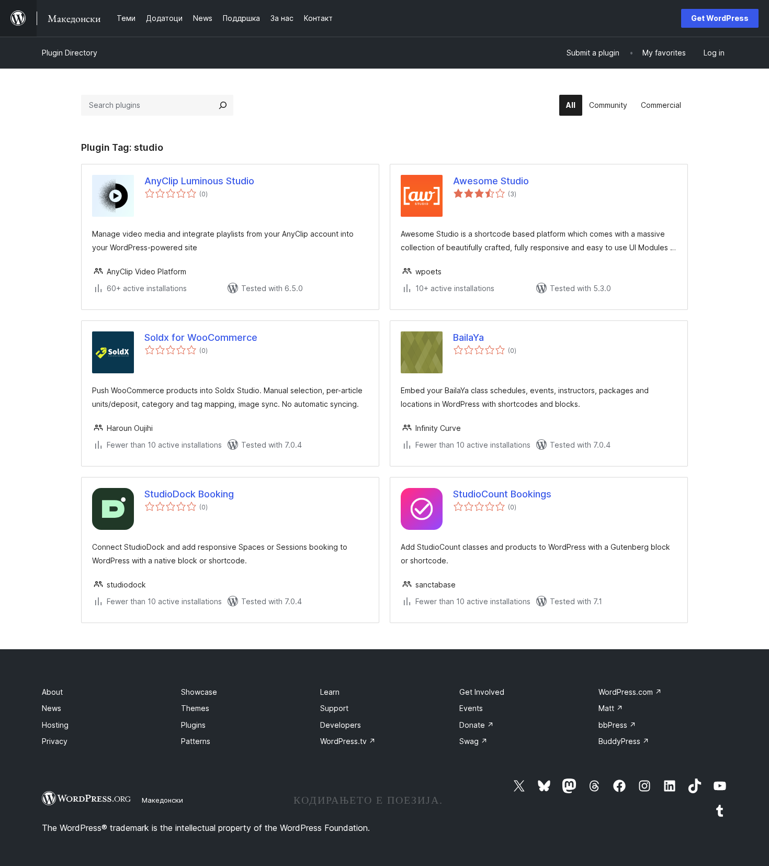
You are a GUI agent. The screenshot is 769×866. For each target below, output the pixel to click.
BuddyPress (623, 741)
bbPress (617, 724)
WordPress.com (630, 691)
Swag (473, 741)
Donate (476, 724)
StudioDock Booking (189, 493)
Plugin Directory (69, 52)
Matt (610, 708)
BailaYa (468, 337)
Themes (195, 708)
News (51, 708)
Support (334, 708)
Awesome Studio (491, 180)
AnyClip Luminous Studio (199, 180)
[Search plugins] (222, 105)
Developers (340, 724)
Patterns (195, 741)
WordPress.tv (348, 741)
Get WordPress (720, 18)
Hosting (55, 724)
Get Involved (481, 691)
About (52, 691)
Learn (330, 691)
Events (471, 708)
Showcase (199, 691)
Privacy (54, 741)
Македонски (162, 800)
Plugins (193, 724)
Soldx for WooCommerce (200, 337)
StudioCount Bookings (502, 493)
